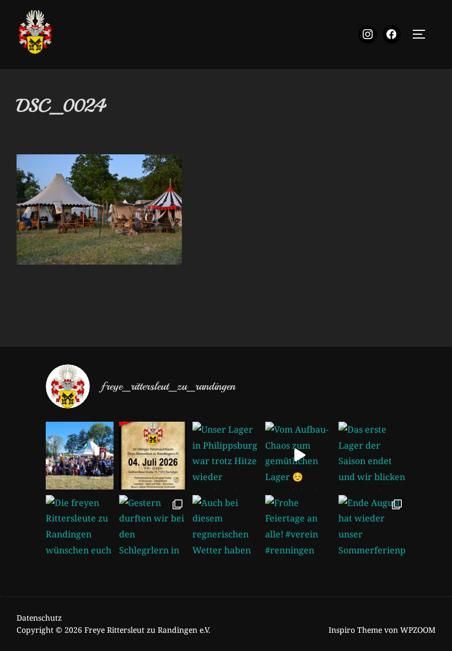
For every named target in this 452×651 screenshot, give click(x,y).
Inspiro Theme (355, 630)
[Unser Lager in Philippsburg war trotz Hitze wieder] (226, 455)
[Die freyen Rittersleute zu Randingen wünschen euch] (80, 529)
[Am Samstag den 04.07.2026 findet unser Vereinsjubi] (153, 455)
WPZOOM (417, 630)
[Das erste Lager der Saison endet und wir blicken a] (372, 455)
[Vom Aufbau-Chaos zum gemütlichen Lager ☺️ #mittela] (299, 455)
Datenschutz (39, 617)
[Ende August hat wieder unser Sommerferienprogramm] (372, 529)
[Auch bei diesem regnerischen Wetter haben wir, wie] (226, 529)
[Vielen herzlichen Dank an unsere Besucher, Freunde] (80, 455)
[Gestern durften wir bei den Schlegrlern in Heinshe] (153, 529)
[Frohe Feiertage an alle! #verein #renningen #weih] (299, 529)
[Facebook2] (392, 35)
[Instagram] (368, 35)
